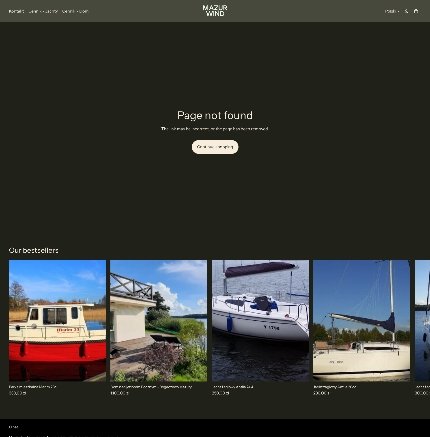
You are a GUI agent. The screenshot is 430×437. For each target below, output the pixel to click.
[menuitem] (16, 11)
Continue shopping (215, 146)
